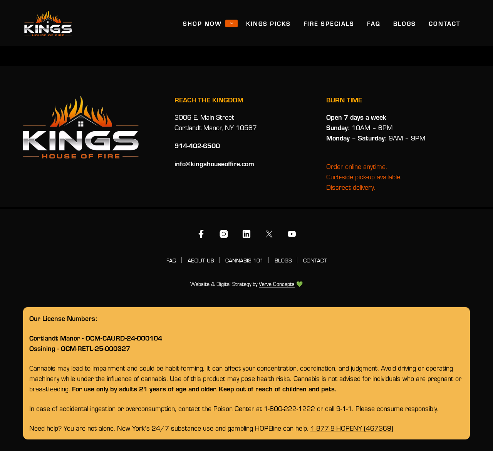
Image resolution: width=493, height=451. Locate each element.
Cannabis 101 (244, 260)
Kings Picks (268, 23)
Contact (444, 23)
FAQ (374, 23)
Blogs (404, 23)
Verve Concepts (277, 284)
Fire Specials (329, 23)
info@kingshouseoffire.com (214, 163)
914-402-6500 (197, 145)
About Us (201, 260)
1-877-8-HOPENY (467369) (351, 428)
